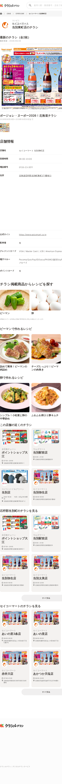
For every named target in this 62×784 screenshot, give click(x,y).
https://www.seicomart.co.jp (32, 234)
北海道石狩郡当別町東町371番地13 (35, 175)
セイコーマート (20, 23)
